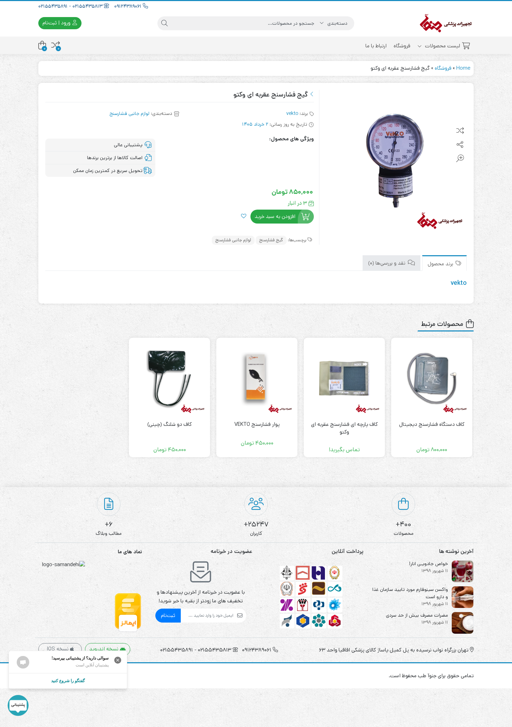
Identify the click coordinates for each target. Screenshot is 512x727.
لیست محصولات (442, 45)
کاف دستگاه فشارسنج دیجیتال (432, 424)
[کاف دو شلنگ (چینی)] (169, 378)
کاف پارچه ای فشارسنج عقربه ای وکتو (344, 428)
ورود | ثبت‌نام (57, 22)
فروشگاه (402, 45)
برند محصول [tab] (441, 263)
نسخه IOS (58, 648)
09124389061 (128, 6)
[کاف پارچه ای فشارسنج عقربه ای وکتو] (344, 378)
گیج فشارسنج (271, 240)
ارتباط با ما (376, 45)
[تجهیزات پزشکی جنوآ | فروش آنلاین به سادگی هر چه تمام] (446, 23)
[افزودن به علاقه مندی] (243, 216)
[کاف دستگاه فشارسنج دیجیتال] (432, 378)
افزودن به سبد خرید (275, 216)
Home (463, 68)
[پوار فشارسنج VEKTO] (257, 378)
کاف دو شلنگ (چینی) (169, 424)
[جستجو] (164, 23)
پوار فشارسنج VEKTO (257, 424)
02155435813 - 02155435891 (71, 6)
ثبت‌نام (168, 615)
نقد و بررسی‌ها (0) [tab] (387, 263)
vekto (292, 113)
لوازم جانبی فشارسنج (129, 113)
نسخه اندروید (104, 648)
